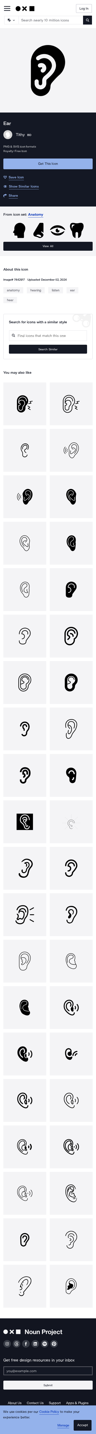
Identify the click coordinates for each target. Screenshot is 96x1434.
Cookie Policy (49, 1412)
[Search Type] (11, 20)
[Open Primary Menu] (7, 9)
